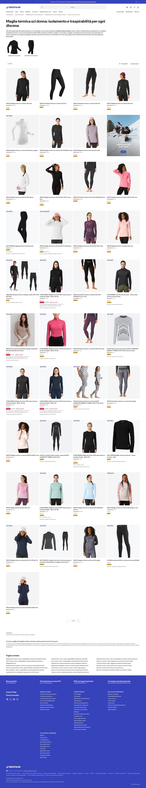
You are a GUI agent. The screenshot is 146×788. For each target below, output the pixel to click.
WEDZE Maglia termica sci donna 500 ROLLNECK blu (22, 607)
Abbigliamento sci (11, 663)
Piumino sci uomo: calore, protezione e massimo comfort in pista (114, 665)
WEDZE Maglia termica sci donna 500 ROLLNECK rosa (22, 455)
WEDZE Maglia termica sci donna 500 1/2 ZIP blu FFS (22, 560)
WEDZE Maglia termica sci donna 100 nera (19, 103)
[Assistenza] (131, 7)
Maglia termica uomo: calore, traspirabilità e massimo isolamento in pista (26, 659)
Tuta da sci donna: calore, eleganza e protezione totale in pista (113, 663)
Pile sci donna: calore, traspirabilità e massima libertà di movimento (24, 661)
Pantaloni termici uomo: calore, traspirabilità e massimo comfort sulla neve (116, 659)
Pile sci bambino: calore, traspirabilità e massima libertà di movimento (25, 670)
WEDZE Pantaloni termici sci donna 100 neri (53, 103)
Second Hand (120, 11)
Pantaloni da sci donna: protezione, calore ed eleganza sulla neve (69, 663)
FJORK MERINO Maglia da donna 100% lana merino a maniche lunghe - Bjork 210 (56, 402)
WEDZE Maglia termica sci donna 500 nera (120, 103)
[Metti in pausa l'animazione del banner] (136, 2)
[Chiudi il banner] (138, 2)
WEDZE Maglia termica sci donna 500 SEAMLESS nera (56, 150)
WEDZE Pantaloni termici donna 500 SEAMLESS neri (89, 197)
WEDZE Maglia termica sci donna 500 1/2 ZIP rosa (122, 197)
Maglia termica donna (14, 55)
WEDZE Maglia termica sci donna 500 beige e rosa (122, 508)
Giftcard (136, 11)
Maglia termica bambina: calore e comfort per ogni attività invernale (69, 665)
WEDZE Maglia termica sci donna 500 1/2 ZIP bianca (55, 246)
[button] (62, 253)
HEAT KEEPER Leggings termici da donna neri (19, 246)
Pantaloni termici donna (31, 55)
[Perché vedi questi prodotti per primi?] (120, 63)
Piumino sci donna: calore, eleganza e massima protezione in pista (114, 661)
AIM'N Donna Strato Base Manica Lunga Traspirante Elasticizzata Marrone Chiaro (22, 349)
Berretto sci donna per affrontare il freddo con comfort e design (113, 670)
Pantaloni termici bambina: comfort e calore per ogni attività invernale (25, 665)
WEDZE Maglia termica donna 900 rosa (18, 508)
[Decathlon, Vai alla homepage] (13, 7)
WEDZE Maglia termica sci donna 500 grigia (86, 560)
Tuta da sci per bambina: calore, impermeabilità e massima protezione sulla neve (28, 667)
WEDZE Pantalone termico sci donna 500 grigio (121, 401)
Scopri (123, 151)
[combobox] (135, 63)
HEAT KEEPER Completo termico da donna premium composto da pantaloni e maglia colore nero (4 (56, 561)
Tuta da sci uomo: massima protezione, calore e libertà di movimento (70, 672)
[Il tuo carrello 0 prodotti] (138, 7)
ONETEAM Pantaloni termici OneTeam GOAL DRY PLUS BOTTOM (22, 295)
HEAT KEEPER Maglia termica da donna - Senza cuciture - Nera (121, 456)
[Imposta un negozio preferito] (127, 7)
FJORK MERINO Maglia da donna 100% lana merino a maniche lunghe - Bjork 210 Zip (56, 295)
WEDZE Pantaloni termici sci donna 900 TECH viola (88, 349)
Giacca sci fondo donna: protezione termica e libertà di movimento (69, 670)
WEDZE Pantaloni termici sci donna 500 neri (86, 103)
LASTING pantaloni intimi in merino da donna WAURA (123, 560)
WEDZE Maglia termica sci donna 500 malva (86, 150)
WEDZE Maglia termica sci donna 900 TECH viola (88, 246)
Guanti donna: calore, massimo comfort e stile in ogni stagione (68, 667)
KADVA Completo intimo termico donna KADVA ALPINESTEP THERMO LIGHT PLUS (54, 456)
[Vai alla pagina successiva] (78, 621)
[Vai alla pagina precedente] (67, 621)
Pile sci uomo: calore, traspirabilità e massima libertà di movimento (69, 661)
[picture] (22, 84)
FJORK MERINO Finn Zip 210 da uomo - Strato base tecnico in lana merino (122, 295)
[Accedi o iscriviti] (134, 7)
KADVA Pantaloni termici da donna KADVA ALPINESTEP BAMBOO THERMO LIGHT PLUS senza (88, 402)
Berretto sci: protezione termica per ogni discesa (109, 667)
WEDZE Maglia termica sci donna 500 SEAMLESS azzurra (88, 508)
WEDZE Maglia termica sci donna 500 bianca (19, 197)
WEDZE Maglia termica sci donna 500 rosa (120, 246)
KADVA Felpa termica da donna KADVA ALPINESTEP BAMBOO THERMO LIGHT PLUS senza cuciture (123, 349)
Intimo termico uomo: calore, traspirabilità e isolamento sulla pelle (69, 659)
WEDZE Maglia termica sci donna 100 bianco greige (22, 150)
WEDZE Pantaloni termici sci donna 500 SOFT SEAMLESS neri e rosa (87, 295)
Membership (129, 11)
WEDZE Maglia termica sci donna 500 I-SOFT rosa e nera (55, 198)
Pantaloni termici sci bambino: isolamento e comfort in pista (22, 672)
